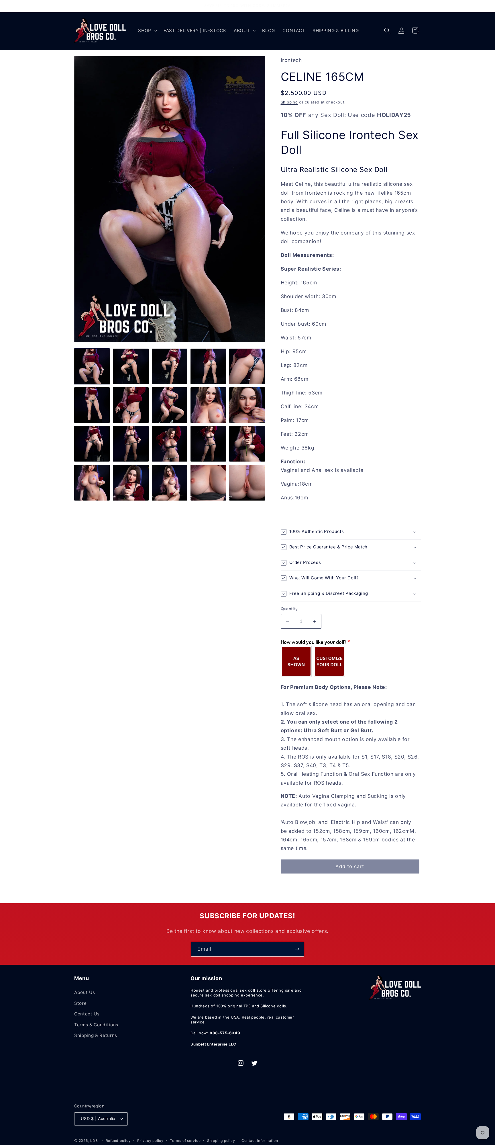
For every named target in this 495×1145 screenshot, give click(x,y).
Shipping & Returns (95, 1035)
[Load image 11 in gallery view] (92, 444)
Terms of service (185, 1140)
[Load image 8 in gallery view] (169, 405)
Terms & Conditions (96, 1024)
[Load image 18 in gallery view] (169, 482)
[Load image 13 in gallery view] (169, 444)
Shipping (289, 102)
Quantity (289, 609)
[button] (147, 30)
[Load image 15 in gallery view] (247, 444)
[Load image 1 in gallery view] (92, 366)
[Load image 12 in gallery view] (130, 444)
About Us (84, 992)
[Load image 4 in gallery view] (208, 366)
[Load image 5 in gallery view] (247, 366)
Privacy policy (150, 1140)
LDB (94, 1140)
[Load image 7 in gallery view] (130, 405)
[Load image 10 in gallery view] (247, 405)
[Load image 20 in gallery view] (247, 482)
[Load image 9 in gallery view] (208, 405)
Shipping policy (221, 1140)
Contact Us (87, 1014)
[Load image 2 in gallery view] (130, 366)
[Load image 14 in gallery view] (208, 444)
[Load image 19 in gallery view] (208, 482)
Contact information (259, 1140)
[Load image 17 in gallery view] (130, 482)
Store (80, 1003)
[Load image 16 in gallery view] (92, 482)
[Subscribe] (297, 949)
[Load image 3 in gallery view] (169, 366)
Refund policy (118, 1140)
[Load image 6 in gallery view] (92, 405)
